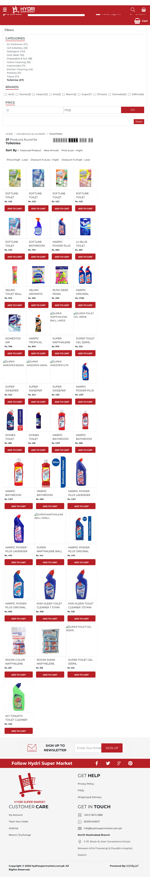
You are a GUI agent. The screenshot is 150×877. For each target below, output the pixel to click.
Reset (138, 121)
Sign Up (112, 748)
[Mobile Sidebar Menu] (5, 9)
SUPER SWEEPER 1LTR (59, 390)
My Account (16, 814)
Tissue (10, 76)
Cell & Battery (15, 47)
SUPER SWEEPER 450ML (35, 390)
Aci (10, 94)
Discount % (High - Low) (76, 159)
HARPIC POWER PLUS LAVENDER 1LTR (79, 494)
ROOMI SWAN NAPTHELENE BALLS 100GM (46, 663)
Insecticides (14, 65)
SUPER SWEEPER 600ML (11, 390)
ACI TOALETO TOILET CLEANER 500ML (16, 719)
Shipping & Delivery (90, 797)
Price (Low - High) (71, 150)
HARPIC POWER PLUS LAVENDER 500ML (16, 551)
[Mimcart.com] (132, 865)
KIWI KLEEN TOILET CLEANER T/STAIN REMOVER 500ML (80, 607)
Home (9, 134)
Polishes (12, 72)
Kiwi (55, 94)
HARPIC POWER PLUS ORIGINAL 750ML (16, 607)
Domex (23, 94)
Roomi (70, 94)
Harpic (40, 94)
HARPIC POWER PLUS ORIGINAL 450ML (78, 551)
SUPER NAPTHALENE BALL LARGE (61, 342)
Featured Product (30, 150)
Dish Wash (13, 55)
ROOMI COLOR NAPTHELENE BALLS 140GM (15, 663)
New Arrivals (51, 150)
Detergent (13, 51)
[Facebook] (97, 763)
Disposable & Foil (17, 58)
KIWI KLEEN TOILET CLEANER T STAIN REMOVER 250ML (49, 607)
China (100, 94)
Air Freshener (15, 44)
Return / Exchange (20, 834)
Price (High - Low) (17, 159)
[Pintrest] (130, 763)
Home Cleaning (16, 62)
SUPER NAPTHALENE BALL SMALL (49, 551)
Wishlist (13, 828)
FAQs (81, 790)
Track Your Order (18, 821)
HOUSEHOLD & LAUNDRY (31, 134)
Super (85, 94)
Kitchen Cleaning (17, 69)
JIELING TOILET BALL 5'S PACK (13, 293)
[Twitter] (108, 763)
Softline (136, 94)
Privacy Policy (86, 783)
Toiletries (12, 79)
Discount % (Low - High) (45, 159)
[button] (141, 21)
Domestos (118, 94)
